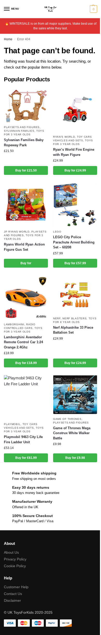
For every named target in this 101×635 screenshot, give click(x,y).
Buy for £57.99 (75, 263)
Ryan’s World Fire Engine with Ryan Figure (73, 152)
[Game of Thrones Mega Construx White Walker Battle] (75, 394)
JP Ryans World (17, 231)
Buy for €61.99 (26, 458)
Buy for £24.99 (75, 170)
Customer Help (16, 587)
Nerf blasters (74, 318)
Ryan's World (64, 136)
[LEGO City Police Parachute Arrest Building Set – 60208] (75, 205)
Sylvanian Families (19, 130)
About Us (11, 552)
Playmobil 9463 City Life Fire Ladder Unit (23, 439)
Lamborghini (14, 324)
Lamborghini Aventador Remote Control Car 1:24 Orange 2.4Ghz (23, 342)
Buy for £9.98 (75, 458)
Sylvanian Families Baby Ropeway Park (24, 142)
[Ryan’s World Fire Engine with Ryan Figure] (75, 110)
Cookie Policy (15, 566)
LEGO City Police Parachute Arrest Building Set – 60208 (74, 242)
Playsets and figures (22, 127)
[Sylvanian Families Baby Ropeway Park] (26, 105)
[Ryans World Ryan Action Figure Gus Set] (26, 205)
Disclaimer (12, 600)
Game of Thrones (67, 419)
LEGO (57, 231)
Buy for (25, 263)
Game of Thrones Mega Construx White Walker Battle (71, 433)
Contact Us (13, 594)
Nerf (57, 318)
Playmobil (12, 424)
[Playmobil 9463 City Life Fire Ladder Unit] (26, 397)
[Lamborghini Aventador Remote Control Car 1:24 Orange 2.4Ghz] (26, 297)
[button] (93, 9)
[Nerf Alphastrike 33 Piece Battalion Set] (75, 294)
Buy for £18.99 (26, 363)
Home (8, 39)
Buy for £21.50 (26, 170)
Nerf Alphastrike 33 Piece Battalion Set (73, 330)
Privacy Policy (15, 559)
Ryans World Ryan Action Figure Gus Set (24, 247)
